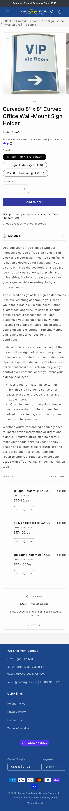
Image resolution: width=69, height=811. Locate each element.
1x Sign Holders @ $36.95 (25, 156)
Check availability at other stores (24, 223)
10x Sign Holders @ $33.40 (26, 173)
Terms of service (18, 728)
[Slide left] (26, 101)
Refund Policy (16, 703)
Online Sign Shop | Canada (32, 793)
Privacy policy (50, 797)
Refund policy (31, 797)
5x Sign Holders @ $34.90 (25, 165)
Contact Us (14, 720)
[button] (7, 12)
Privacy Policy (16, 711)
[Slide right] (43, 101)
